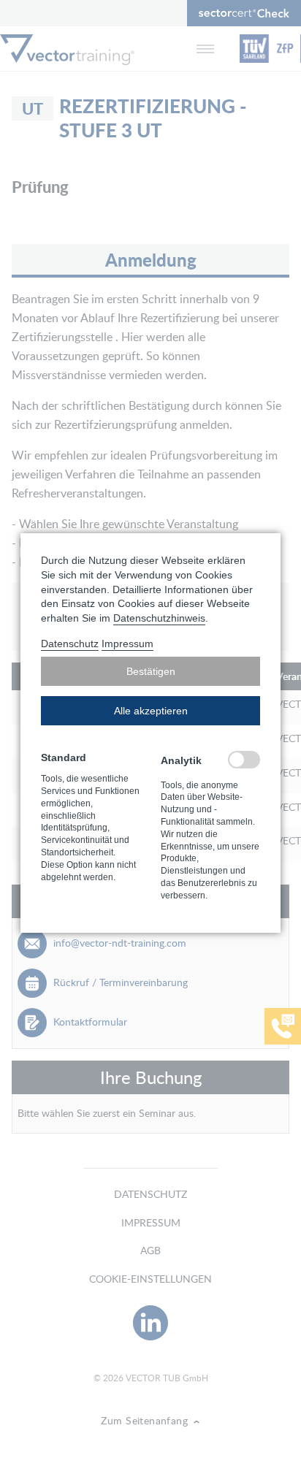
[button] (150, 671)
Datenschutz (70, 643)
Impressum (127, 643)
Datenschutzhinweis (159, 618)
